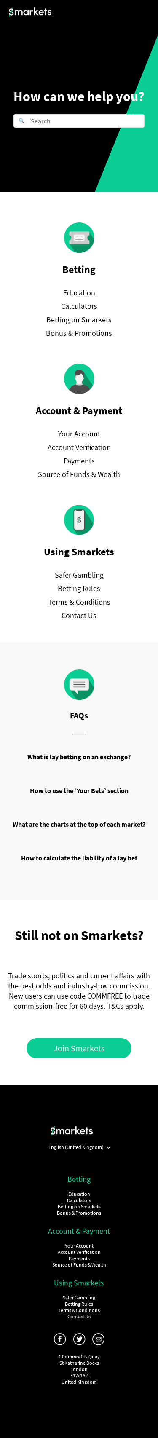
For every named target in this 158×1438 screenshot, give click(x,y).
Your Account (79, 434)
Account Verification (79, 447)
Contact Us (79, 615)
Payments (79, 461)
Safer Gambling (79, 575)
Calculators (79, 306)
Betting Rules (79, 588)
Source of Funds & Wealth (79, 474)
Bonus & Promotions (79, 333)
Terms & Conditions (79, 602)
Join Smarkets (79, 1048)
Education (79, 292)
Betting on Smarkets (79, 319)
